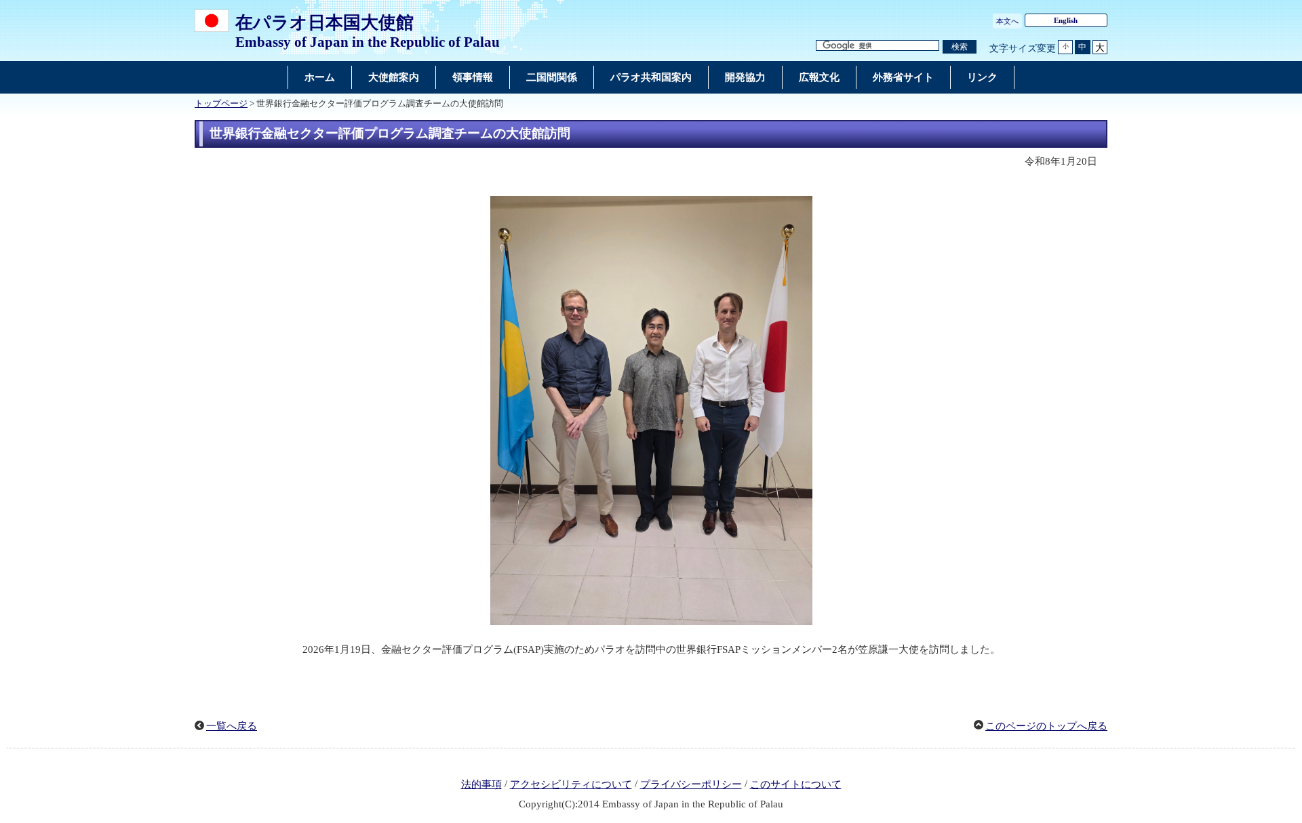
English (1066, 20)
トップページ (221, 103)
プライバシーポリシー (691, 784)
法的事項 (481, 784)
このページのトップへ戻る (1046, 726)
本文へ (1007, 21)
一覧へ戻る (231, 726)
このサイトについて (796, 784)
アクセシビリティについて (571, 784)
